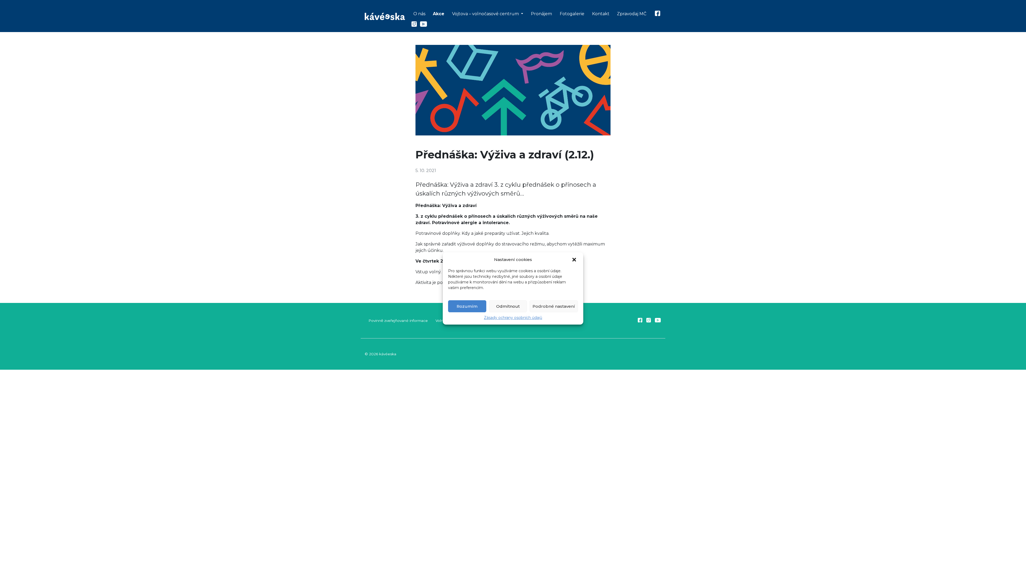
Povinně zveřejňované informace (398, 320)
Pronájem (541, 13)
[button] (575, 259)
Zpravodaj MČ (631, 13)
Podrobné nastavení (554, 306)
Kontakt (600, 13)
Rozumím (467, 306)
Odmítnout (508, 306)
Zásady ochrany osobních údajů (513, 317)
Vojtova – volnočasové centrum (486, 13)
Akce (438, 13)
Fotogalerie (572, 13)
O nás (419, 13)
